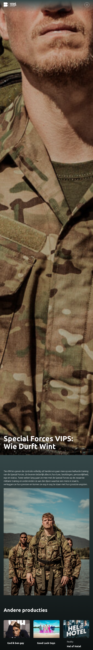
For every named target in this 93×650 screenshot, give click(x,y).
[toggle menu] (87, 4)
